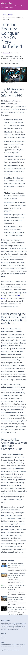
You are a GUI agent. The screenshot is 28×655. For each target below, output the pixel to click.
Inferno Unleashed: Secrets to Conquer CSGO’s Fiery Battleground (17, 587)
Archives (3, 638)
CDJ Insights (6, 3)
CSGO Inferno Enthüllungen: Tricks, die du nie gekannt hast (17, 608)
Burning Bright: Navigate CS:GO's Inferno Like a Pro (16, 564)
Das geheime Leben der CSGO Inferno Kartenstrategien (17, 598)
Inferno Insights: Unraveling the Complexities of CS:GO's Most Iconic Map (16, 575)
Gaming (10, 14)
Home (4, 14)
